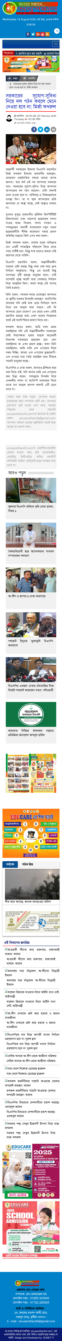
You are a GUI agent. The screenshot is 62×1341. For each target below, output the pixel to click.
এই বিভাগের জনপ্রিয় (17, 942)
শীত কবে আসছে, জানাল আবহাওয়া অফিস (28, 902)
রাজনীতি (31, 78)
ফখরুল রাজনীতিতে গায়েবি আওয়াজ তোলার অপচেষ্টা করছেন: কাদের (31, 1093)
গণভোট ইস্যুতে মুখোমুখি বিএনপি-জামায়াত (31, 643)
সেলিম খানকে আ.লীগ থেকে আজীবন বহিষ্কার (31, 1061)
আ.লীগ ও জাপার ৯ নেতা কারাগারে (26, 596)
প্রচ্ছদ (15, 78)
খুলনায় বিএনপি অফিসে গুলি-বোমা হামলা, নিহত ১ (31, 509)
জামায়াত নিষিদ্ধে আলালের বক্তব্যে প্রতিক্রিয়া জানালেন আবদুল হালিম (31, 733)
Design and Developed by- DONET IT (34, 1337)
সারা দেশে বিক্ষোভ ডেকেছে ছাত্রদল (25, 1074)
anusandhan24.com (42, 1331)
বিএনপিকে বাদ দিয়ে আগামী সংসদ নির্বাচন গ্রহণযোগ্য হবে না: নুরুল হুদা (31, 1046)
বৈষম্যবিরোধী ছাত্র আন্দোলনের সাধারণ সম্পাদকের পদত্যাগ (31, 553)
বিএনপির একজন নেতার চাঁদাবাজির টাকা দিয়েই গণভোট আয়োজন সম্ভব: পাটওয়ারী (31, 688)
